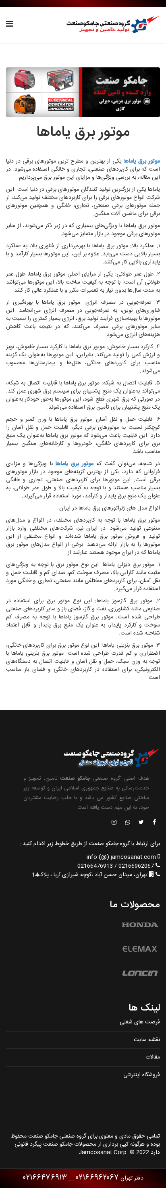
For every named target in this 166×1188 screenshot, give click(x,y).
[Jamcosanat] (154, 823)
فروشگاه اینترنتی (141, 1075)
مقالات (152, 1057)
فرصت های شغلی (140, 1022)
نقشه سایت (147, 1040)
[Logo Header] (110, 25)
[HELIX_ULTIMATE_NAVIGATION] (9, 25)
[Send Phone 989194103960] (128, 823)
